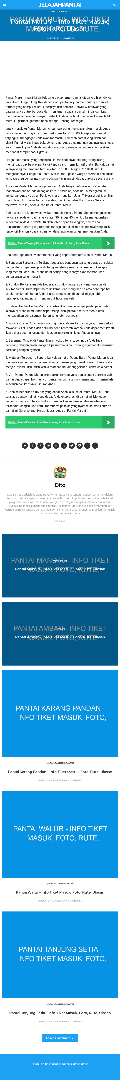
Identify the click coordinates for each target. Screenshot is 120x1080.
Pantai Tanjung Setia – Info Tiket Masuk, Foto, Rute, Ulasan (60, 1013)
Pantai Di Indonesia (61, 12)
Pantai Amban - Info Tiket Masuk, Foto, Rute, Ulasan (60, 637)
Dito (50, 763)
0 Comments (68, 38)
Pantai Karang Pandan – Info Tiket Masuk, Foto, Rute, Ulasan (60, 772)
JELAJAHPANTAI (60, 5)
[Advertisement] (60, 64)
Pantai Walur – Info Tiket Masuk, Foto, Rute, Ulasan (60, 892)
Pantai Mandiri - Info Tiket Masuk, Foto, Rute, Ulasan (60, 569)
